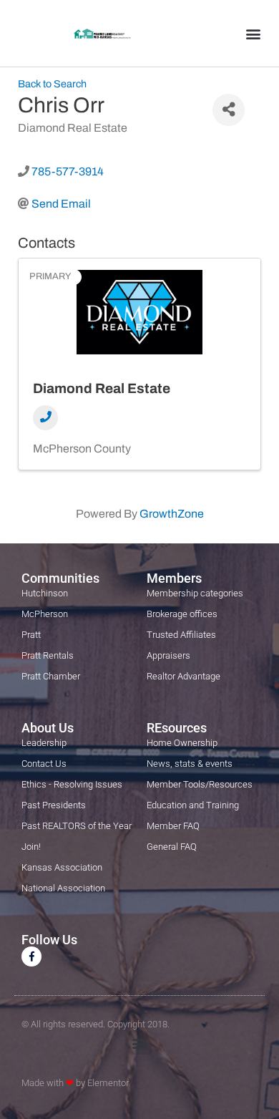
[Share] (228, 110)
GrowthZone (172, 514)
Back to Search (52, 83)
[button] (253, 33)
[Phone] (45, 417)
